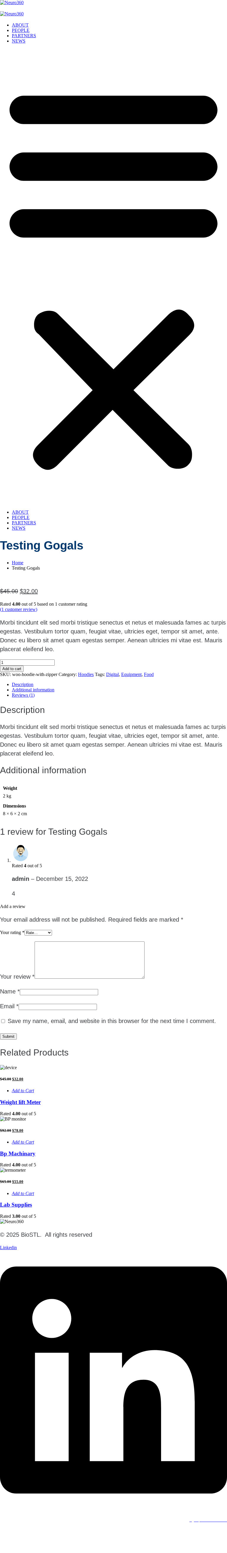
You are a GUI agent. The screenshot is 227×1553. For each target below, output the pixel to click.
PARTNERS (24, 35)
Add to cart (11, 669)
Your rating (12, 932)
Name (10, 991)
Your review (17, 976)
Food (149, 674)
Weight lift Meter (20, 1102)
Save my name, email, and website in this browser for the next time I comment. (112, 1021)
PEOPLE (21, 30)
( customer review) (18, 609)
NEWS (18, 40)
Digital (112, 674)
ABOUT (20, 24)
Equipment (131, 674)
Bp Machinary (17, 1153)
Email (9, 1006)
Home (17, 562)
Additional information (33, 689)
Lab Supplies (16, 1205)
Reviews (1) (23, 695)
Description (22, 684)
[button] (113, 276)
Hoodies (86, 674)
